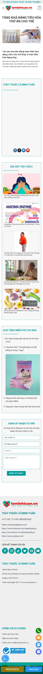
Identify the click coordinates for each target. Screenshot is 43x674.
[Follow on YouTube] (28, 150)
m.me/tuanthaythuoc (28, 582)
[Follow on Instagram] (15, 150)
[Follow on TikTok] (19, 150)
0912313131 (12, 669)
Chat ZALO (34, 669)
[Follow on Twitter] (24, 150)
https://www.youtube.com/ (13, 536)
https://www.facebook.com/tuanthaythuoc (19, 528)
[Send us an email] (31, 551)
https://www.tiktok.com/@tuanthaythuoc (18, 532)
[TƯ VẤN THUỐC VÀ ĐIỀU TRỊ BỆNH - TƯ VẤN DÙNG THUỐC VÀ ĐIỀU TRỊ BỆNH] (18, 8)
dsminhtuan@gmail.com (17, 525)
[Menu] (3, 8)
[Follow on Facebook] (5, 551)
